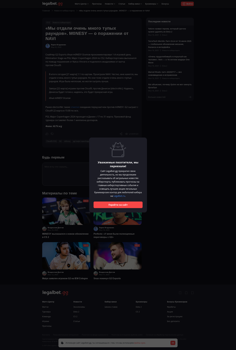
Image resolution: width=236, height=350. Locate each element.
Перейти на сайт (118, 204)
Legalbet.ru (119, 195)
